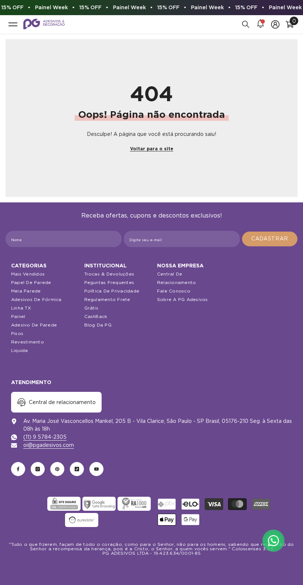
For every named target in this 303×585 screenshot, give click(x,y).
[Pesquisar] (245, 24)
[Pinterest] (57, 469)
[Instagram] (38, 469)
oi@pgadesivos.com (48, 445)
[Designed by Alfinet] (151, 566)
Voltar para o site (151, 148)
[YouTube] (96, 469)
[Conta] (275, 24)
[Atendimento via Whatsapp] (273, 541)
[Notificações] (260, 24)
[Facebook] (18, 469)
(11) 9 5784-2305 (45, 437)
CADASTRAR (269, 239)
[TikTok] (77, 469)
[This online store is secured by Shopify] (28, 504)
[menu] (12, 24)
